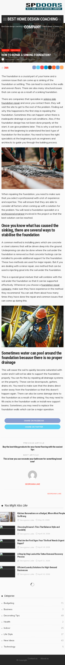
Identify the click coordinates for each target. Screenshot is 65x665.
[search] (59, 19)
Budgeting (33, 603)
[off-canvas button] (5, 19)
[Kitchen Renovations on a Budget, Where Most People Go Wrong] (7, 517)
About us (45, 658)
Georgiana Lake (12, 59)
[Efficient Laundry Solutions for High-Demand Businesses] (7, 571)
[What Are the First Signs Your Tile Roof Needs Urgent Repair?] (7, 544)
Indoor (5, 50)
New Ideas (15, 50)
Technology (33, 646)
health (33, 621)
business (33, 609)
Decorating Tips (33, 615)
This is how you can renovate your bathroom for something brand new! (32, 460)
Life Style (33, 634)
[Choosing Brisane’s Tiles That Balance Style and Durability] (7, 530)
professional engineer (13, 213)
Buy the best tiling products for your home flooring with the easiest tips (32, 448)
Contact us (32, 658)
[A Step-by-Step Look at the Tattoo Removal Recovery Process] (7, 557)
